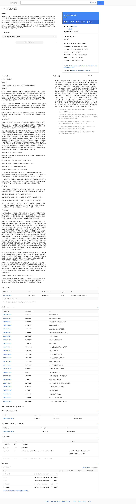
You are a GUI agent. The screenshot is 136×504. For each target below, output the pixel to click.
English (75, 26)
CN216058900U (7, 365)
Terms (74, 501)
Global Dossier (81, 70)
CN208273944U (7, 386)
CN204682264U (7, 314)
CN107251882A (7, 329)
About (47, 501)
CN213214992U (7, 401)
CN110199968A (7, 295)
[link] (6, 474)
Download (87, 467)
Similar (90, 22)
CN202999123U (7, 318)
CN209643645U (7, 358)
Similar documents (85, 65)
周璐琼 (70, 29)
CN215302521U (7, 361)
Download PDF (70, 22)
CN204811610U (7, 372)
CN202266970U (7, 325)
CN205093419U (7, 339)
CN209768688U (7, 354)
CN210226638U (7, 379)
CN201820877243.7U (8, 418)
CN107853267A (7, 321)
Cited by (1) (69, 65)
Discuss (88, 70)
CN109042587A (7, 350)
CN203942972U (7, 383)
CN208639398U (7, 394)
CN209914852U (7, 332)
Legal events (76, 65)
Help (89, 501)
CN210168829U (7, 368)
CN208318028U (7, 336)
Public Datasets (66, 501)
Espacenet (74, 70)
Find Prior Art (81, 22)
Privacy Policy (82, 501)
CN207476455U (7, 376)
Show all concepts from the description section (15, 490)
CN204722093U (7, 347)
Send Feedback (55, 501)
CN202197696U (7, 390)
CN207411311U (7, 343)
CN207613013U (7, 397)
